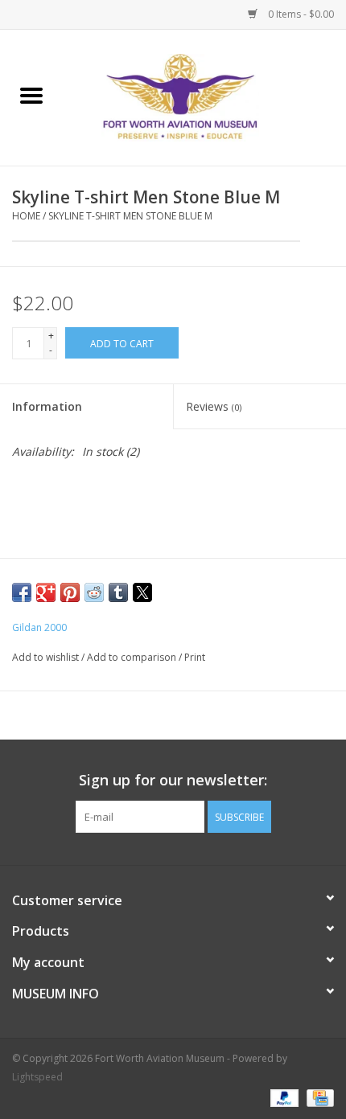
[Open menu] (31, 95)
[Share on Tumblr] (118, 592)
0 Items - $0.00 (300, 14)
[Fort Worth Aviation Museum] (204, 96)
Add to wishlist (46, 657)
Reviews (213, 406)
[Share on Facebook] (21, 592)
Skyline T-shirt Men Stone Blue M (130, 216)
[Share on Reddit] (94, 592)
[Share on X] (142, 592)
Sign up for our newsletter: (173, 780)
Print (194, 657)
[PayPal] (283, 1097)
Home (26, 216)
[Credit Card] (317, 1097)
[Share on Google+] (46, 592)
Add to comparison (133, 657)
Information (47, 406)
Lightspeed (37, 1077)
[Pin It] (70, 592)
